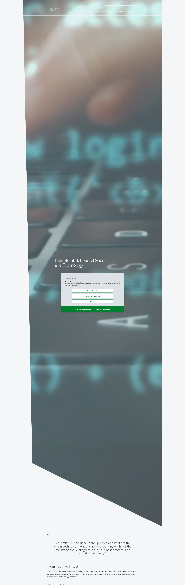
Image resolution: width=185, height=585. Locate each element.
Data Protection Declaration (83, 309)
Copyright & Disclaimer (103, 309)
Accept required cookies (92, 296)
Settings (91, 301)
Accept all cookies (92, 291)
